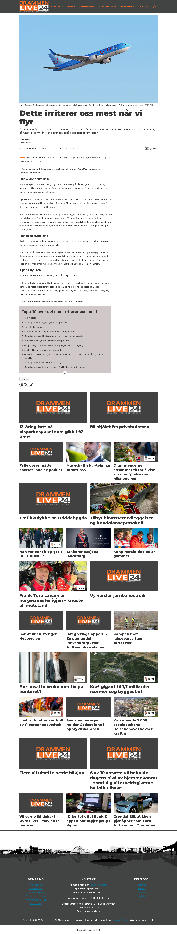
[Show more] (65, 373)
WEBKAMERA (127, 6)
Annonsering (36, 884)
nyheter (25, 379)
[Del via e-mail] (155, 148)
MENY (70, 6)
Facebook (141, 884)
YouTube (141, 896)
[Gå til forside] (33, 6)
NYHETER (56, 6)
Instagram (141, 892)
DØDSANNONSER (107, 6)
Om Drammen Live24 (35, 900)
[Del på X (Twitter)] (151, 148)
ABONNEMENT (86, 6)
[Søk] (154, 6)
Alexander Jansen (98, 884)
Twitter (141, 888)
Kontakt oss (35, 903)
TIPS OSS (143, 6)
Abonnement (35, 888)
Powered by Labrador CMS (88, 930)
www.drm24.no (119, 920)
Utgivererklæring (36, 892)
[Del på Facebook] (147, 148)
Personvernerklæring (36, 896)
